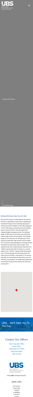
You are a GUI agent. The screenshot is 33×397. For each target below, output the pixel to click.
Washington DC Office (16, 349)
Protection (16, 394)
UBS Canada (16, 354)
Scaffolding (16, 392)
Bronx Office (16, 346)
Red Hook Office (16, 351)
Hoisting (16, 390)
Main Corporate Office (16, 344)
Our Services (16, 386)
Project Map (16, 388)
